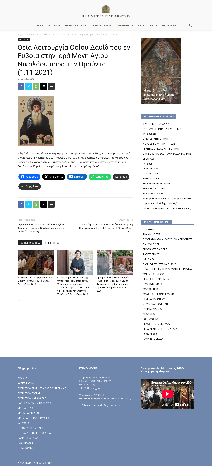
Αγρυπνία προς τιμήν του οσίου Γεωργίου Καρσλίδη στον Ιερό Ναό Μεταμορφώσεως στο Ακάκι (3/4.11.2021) (44, 228)
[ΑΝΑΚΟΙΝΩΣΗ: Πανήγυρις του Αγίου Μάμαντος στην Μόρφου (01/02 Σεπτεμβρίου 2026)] (36, 262)
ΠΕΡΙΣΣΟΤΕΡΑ (51, 243)
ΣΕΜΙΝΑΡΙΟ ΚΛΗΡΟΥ (154, 298)
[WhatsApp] (36, 86)
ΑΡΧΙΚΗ (39, 25)
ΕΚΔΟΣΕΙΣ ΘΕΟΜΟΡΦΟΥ (156, 323)
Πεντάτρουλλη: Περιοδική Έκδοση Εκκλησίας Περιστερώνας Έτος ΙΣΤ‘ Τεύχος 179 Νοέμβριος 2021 (106, 228)
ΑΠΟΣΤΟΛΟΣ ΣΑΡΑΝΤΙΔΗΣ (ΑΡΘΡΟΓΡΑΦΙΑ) (167, 208)
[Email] (43, 86)
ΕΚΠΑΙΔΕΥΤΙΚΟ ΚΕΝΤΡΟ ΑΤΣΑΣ (160, 328)
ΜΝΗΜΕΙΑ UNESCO (153, 274)
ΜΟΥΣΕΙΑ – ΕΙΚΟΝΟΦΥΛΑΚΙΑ (158, 294)
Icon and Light (150, 173)
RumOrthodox (150, 168)
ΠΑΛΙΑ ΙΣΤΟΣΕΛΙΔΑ (153, 338)
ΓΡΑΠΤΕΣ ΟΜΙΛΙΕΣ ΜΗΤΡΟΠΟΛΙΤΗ (162, 148)
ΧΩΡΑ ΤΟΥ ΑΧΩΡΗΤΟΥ (155, 188)
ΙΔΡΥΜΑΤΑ (149, 259)
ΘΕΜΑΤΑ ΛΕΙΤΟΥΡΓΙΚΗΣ (156, 303)
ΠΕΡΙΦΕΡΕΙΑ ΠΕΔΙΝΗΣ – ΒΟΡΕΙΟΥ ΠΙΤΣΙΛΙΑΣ (42, 388)
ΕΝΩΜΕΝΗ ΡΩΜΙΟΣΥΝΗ (156, 183)
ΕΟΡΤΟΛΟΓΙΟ (150, 318)
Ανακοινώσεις (33, 34)
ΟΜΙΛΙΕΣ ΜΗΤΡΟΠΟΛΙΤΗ (156, 138)
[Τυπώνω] (51, 86)
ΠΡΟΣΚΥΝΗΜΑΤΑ (152, 284)
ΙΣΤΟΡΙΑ (52, 25)
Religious (147, 163)
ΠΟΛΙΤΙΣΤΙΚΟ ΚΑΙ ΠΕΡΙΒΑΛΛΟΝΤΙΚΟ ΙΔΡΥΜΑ (167, 269)
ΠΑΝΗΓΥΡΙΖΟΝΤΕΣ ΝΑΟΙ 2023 (159, 264)
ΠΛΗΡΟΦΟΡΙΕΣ (99, 25)
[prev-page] (20, 301)
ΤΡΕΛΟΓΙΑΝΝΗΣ (151, 178)
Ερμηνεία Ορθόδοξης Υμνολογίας (161, 203)
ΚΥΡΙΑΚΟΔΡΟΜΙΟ (152, 308)
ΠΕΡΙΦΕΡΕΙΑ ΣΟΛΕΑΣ (29, 393)
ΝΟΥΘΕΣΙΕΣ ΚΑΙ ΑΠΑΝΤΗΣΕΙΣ (159, 143)
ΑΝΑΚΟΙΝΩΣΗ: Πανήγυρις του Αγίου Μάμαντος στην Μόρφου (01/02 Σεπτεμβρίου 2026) (35, 280)
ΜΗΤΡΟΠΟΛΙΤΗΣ (74, 25)
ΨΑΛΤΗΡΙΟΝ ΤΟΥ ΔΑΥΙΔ (156, 123)
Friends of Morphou (153, 193)
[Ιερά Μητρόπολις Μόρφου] (106, 11)
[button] (190, 25)
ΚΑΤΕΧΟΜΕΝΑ (146, 25)
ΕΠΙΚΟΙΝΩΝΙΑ (169, 25)
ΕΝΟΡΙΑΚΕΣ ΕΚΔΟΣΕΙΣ (155, 249)
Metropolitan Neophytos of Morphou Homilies (168, 198)
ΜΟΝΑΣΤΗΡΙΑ (150, 289)
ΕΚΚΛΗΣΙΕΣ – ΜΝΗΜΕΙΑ (156, 279)
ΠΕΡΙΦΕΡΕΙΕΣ (123, 25)
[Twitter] (28, 86)
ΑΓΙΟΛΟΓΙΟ (149, 313)
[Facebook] (21, 86)
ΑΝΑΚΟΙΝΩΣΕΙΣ (151, 234)
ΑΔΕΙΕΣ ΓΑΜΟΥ (151, 254)
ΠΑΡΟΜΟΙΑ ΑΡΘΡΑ (30, 243)
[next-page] (25, 301)
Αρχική (21, 34)
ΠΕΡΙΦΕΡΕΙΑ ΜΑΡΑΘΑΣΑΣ (32, 398)
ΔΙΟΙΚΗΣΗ (148, 229)
